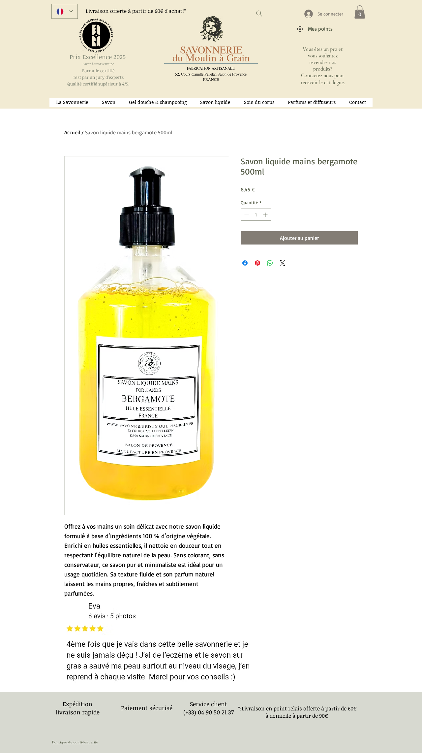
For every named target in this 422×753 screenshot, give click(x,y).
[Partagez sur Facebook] (245, 263)
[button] (108, 102)
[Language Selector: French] (64, 11)
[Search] (259, 13)
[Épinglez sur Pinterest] (257, 263)
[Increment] (266, 214)
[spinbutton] (256, 214)
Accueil (72, 132)
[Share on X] (282, 263)
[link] (359, 12)
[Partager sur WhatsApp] (270, 263)
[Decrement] (246, 214)
